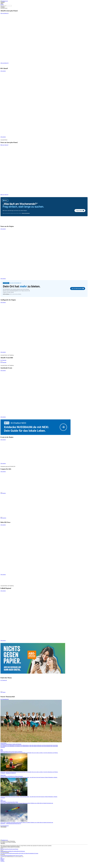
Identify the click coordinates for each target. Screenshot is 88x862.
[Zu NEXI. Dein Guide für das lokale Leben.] (35, 434)
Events (10, 849)
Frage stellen (79, 210)
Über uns (2, 853)
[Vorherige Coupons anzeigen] (0, 492)
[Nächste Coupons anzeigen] (1, 492)
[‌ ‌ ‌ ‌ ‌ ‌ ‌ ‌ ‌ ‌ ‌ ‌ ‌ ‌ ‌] (44, 22)
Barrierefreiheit (7, 855)
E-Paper (5, 849)
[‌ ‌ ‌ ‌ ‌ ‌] (44, 475)
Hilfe (1, 851)
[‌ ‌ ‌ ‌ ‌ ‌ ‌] (44, 375)
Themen (16, 849)
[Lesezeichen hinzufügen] (0, 774)
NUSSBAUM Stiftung (24, 853)
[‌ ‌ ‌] (44, 682)
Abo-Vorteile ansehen (77, 288)
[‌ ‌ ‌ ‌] (44, 220)
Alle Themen (2, 692)
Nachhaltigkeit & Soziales (33, 853)
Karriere (5, 853)
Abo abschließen (8, 851)
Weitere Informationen (26, 213)
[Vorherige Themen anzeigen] (0, 691)
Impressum (2, 855)
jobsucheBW (9, 853)
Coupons (13, 849)
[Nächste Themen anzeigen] (1, 691)
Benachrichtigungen (21, 851)
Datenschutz (12, 855)
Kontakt (3, 851)
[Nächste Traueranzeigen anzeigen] (1, 361)
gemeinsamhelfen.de (16, 853)
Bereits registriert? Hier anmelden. (14, 846)
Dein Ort (2, 849)
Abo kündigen (14, 851)
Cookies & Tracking (19, 855)
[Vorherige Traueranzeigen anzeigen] (0, 361)
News (8, 849)
